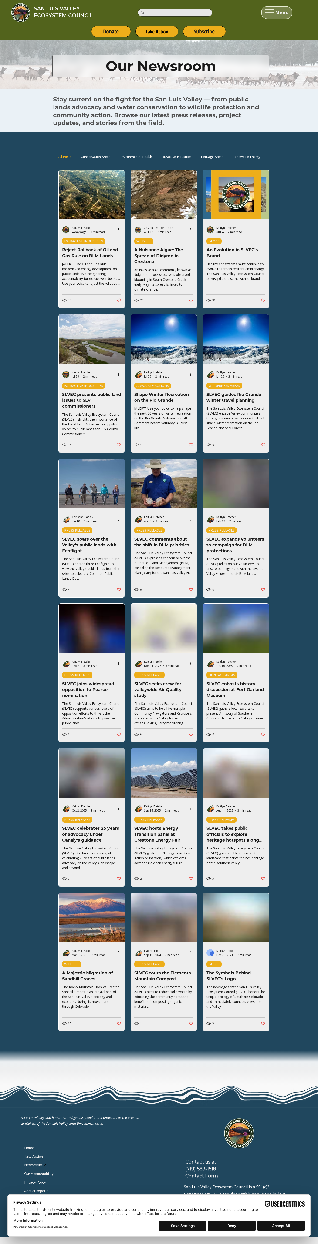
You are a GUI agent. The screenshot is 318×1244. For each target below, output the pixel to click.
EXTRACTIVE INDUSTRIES (83, 241)
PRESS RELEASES (77, 530)
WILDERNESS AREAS (224, 385)
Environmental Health (136, 156)
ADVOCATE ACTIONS (152, 385)
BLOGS (214, 241)
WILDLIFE (143, 241)
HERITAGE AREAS (222, 675)
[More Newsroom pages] (45, 1165)
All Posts (64, 156)
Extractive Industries (176, 156)
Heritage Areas (212, 156)
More (237, 156)
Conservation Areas (95, 156)
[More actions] (120, 230)
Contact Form (201, 1176)
